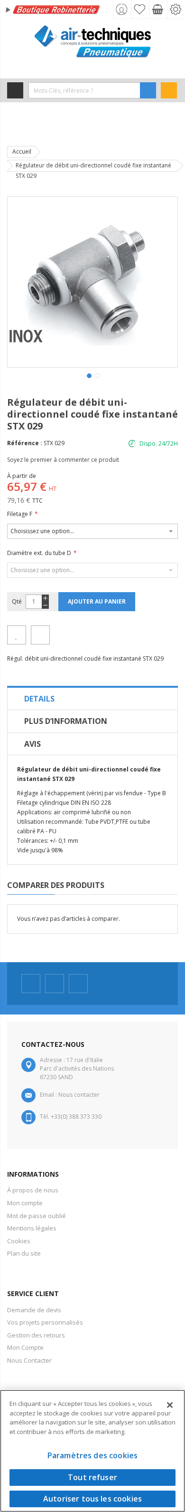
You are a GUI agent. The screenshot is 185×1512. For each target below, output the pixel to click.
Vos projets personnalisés (45, 1322)
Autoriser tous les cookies (92, 1498)
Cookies (18, 1241)
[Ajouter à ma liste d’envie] (16, 634)
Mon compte (25, 1203)
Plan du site (24, 1253)
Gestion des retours (36, 1335)
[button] (88, 375)
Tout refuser (92, 1477)
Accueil (21, 151)
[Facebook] (30, 983)
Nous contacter (79, 1095)
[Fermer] (169, 1405)
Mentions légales (31, 1228)
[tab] (92, 698)
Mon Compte (25, 1347)
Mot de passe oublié (36, 1215)
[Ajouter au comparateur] (40, 634)
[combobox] (84, 90)
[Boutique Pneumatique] (92, 41)
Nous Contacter (29, 1360)
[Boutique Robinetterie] (53, 10)
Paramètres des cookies (92, 1455)
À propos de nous (32, 1190)
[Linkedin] (78, 983)
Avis (32, 744)
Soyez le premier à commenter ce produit (63, 460)
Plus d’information (65, 721)
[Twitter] (54, 983)
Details (39, 698)
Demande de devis (34, 1310)
